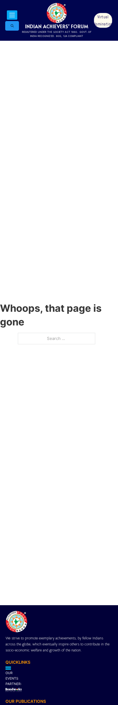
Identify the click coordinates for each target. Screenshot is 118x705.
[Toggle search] (12, 26)
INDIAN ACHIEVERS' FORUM (56, 26)
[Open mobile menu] (12, 15)
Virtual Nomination (103, 20)
